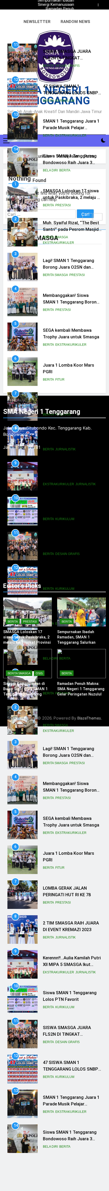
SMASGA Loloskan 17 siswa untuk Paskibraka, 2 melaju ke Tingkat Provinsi (55, 13)
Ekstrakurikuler (71, 135)
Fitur (60, 379)
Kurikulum (64, 100)
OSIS (39, 673)
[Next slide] (102, 5)
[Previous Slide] (94, 5)
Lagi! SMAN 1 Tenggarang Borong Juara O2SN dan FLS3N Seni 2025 (68, 267)
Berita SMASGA (55, 237)
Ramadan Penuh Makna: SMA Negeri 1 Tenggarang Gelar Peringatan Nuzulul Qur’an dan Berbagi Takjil (56, 9)
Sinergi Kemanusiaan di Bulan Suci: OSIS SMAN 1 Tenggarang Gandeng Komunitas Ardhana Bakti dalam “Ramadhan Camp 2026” (56, 5)
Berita (48, 66)
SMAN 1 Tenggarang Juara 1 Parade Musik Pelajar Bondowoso (71, 128)
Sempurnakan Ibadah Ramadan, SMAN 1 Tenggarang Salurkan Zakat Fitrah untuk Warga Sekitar (56, 17)
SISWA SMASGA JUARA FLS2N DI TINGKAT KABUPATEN (67, 58)
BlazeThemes (89, 718)
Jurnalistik (65, 937)
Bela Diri (50, 170)
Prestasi (63, 205)
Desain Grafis (67, 66)
